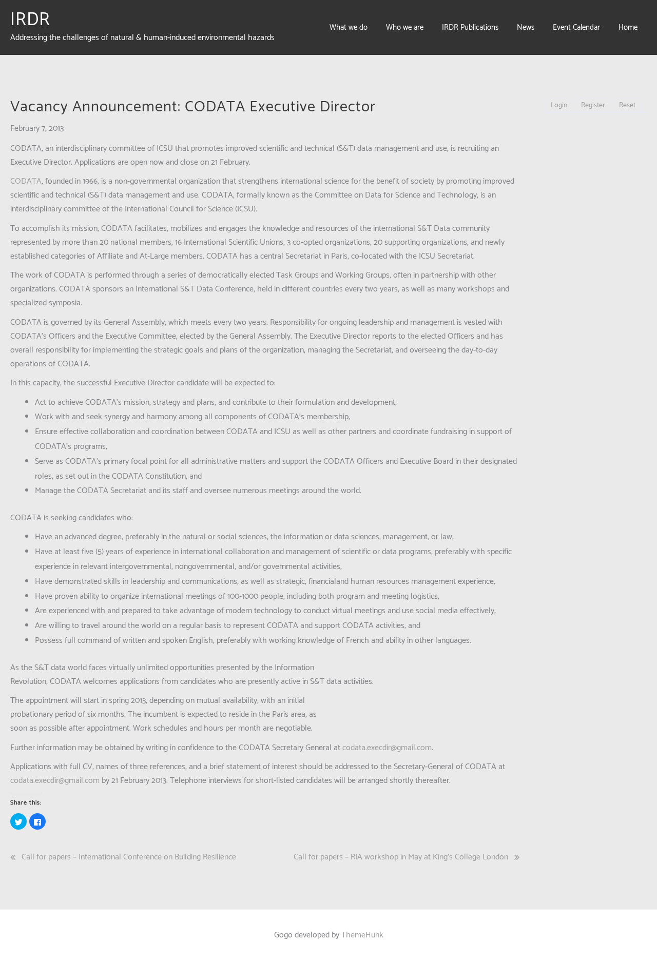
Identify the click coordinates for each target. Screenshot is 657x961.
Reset (627, 105)
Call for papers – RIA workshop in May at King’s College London (401, 857)
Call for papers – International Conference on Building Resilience (129, 857)
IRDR (30, 20)
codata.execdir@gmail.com (387, 748)
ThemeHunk (362, 935)
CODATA (26, 181)
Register (593, 105)
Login (559, 105)
